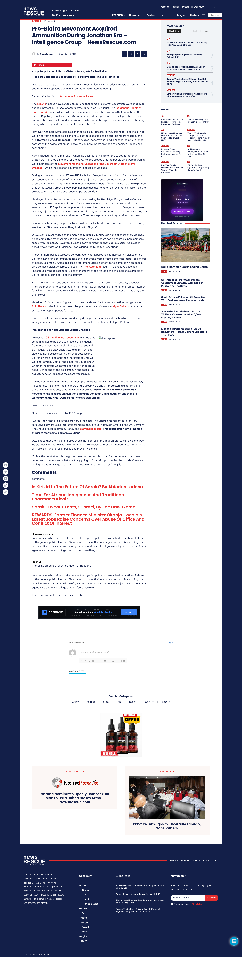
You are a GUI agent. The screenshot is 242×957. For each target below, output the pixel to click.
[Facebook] (124, 54)
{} (116, 661)
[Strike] (93, 661)
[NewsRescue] (34, 12)
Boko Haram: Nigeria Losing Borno (184, 267)
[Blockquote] (105, 661)
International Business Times (75, 96)
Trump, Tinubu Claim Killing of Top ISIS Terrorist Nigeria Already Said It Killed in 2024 (187, 81)
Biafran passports (91, 428)
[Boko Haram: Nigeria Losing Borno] (185, 245)
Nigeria (41, 103)
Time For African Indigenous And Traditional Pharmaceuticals (78, 497)
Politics (171, 75)
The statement (92, 266)
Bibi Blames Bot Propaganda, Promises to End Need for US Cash (197, 152)
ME (168, 39)
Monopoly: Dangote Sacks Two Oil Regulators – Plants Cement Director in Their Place (184, 331)
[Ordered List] (97, 661)
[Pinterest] (137, 54)
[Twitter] (131, 54)
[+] (120, 661)
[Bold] (81, 661)
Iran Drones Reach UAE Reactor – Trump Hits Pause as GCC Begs (187, 43)
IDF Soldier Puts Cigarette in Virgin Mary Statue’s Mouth (198, 167)
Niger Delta (119, 306)
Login (170, 642)
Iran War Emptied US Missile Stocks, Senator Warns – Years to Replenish (172, 168)
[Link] (113, 661)
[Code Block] (109, 661)
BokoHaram (39, 306)
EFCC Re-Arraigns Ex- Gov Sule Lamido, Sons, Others (167, 826)
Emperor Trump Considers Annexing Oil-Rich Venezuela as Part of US (187, 95)
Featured (197, 31)
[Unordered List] (101, 661)
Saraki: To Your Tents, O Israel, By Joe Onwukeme (83, 507)
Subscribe (211, 897)
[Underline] (89, 661)
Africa (36, 21)
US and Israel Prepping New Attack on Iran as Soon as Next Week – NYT (186, 68)
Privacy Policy (197, 904)
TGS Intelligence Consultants (62, 337)
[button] (215, 7)
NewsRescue (47, 54)
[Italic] (85, 661)
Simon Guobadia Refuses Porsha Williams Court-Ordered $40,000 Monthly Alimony (181, 314)
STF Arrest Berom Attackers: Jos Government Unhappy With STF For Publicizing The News (182, 282)
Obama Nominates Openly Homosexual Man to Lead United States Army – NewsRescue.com (75, 798)
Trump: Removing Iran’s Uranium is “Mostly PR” (184, 55)
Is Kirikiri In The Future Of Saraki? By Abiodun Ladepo (87, 487)
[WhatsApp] (144, 54)
